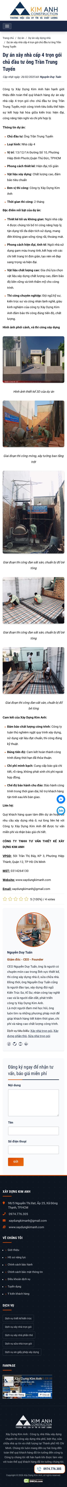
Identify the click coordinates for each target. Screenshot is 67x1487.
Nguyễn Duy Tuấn (50, 77)
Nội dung (14, 1085)
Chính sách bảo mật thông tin (25, 1272)
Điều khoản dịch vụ (19, 1279)
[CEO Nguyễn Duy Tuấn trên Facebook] (9, 1044)
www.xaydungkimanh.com (26, 1227)
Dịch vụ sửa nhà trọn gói (18, 1343)
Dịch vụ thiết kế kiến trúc (18, 1318)
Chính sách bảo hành (20, 1264)
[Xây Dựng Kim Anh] (33, 10)
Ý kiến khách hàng (18, 1293)
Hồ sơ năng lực (17, 1257)
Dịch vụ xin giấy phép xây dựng (22, 1352)
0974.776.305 (18, 1214)
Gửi (15, 1161)
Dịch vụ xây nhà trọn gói (18, 1326)
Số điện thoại (17, 1141)
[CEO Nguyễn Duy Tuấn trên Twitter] (15, 1044)
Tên (10, 1122)
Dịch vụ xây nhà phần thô (19, 1335)
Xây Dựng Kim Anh (33, 1475)
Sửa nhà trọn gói (39, 1036)
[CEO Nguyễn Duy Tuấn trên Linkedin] (26, 1044)
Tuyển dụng (14, 1286)
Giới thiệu (13, 1250)
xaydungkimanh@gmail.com (28, 1220)
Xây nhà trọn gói (41, 1031)
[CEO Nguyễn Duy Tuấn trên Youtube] (21, 1044)
